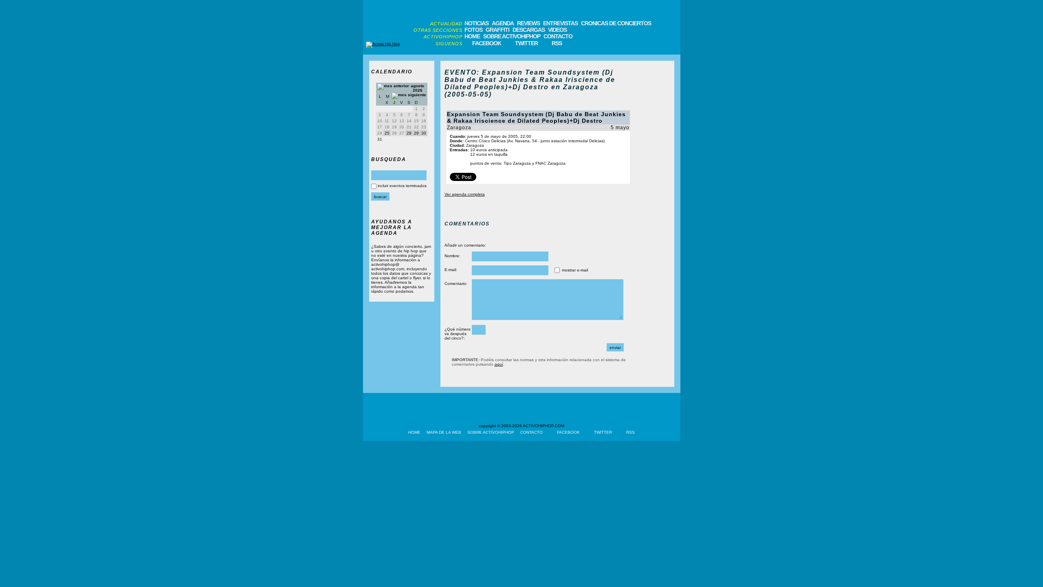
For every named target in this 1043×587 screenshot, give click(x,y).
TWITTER (526, 43)
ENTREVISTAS (560, 23)
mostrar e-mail (575, 270)
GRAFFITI (497, 29)
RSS (557, 43)
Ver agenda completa (464, 194)
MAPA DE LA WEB (444, 432)
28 (409, 133)
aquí (499, 364)
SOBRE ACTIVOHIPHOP (511, 36)
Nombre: (452, 256)
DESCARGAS (529, 29)
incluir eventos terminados (402, 185)
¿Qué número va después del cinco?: (457, 333)
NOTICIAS (476, 23)
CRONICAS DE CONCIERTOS (616, 23)
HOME (472, 36)
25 (387, 133)
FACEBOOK (486, 43)
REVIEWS (528, 23)
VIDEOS (557, 29)
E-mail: (450, 269)
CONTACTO (558, 36)
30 (423, 133)
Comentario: (455, 283)
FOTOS (473, 29)
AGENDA (503, 23)
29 (416, 133)
